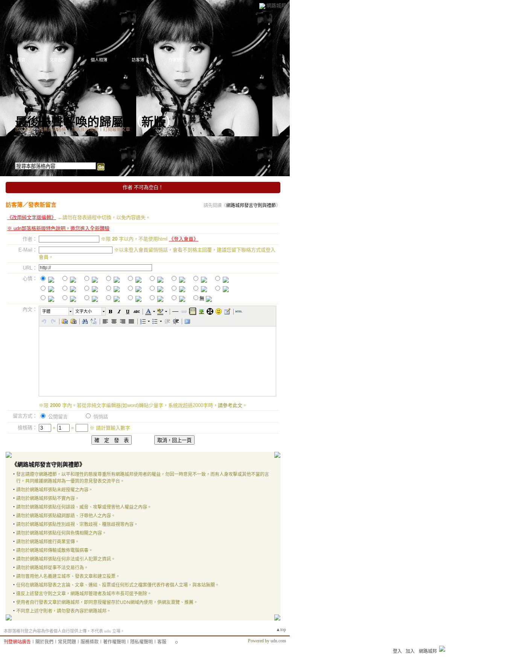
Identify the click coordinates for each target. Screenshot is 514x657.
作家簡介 (177, 60)
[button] (56, 311)
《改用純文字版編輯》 (31, 217)
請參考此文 (230, 405)
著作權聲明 (114, 642)
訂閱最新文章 (116, 129)
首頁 (21, 60)
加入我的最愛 (85, 129)
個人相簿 (99, 60)
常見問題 (67, 642)
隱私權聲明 (141, 642)
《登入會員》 (183, 239)
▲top (281, 629)
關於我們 (44, 642)
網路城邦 (276, 5)
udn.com (278, 640)
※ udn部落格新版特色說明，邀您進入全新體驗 (58, 228)
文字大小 (83, 311)
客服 (161, 642)
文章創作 (58, 60)
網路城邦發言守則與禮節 (251, 205)
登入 (397, 651)
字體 (46, 311)
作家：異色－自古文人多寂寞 (44, 143)
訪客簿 (138, 60)
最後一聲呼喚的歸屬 (69, 122)
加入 (410, 651)
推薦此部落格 (52, 129)
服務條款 (90, 642)
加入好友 (24, 129)
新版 (153, 122)
